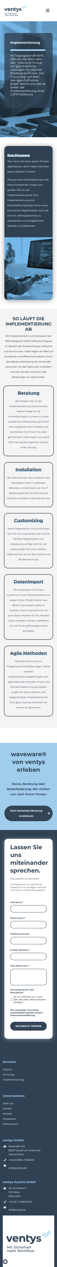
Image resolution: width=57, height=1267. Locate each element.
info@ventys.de (17, 1168)
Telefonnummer (20, 934)
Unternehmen (14, 1096)
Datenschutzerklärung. (22, 1015)
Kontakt (7, 1113)
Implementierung (13, 1079)
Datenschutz (10, 1124)
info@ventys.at (17, 1209)
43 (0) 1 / (15, 1201)
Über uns (8, 1103)
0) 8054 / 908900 (24, 1160)
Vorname (16, 902)
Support (7, 1069)
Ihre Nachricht (19, 965)
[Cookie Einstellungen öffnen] (5, 1263)
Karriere (7, 1108)
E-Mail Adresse (20, 950)
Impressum (9, 1118)
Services (9, 1062)
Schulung (8, 1074)
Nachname (17, 918)
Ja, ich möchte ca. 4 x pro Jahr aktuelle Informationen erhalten (29, 999)
